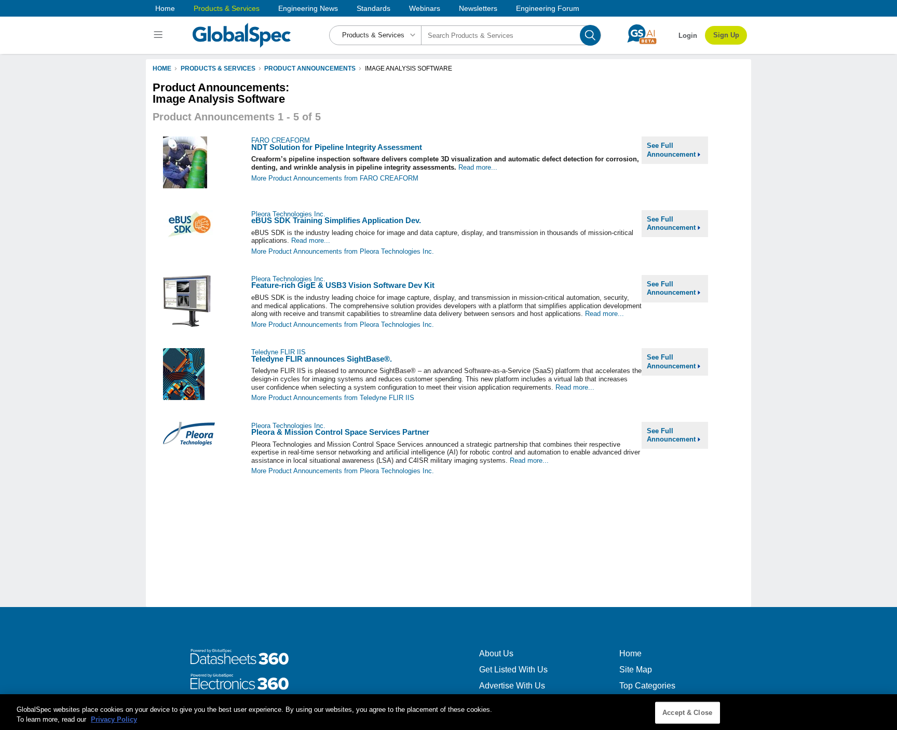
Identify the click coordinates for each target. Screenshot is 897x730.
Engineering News (308, 8)
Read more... (477, 167)
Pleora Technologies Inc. (288, 214)
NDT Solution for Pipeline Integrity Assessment (336, 147)
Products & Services (227, 8)
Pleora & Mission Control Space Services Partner (340, 432)
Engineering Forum (547, 8)
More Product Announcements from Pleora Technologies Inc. (342, 251)
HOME (162, 68)
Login (687, 35)
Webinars (424, 8)
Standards (373, 8)
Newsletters (478, 8)
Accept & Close (687, 713)
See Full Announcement (672, 150)
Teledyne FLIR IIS (278, 352)
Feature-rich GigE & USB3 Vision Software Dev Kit (342, 285)
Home (165, 8)
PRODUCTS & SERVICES (218, 68)
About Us (496, 653)
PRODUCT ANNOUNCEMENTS (310, 68)
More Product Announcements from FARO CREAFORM (334, 178)
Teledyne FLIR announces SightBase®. (321, 358)
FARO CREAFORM (280, 140)
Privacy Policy (114, 719)
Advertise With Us (512, 685)
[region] (448, 712)
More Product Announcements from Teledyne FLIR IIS (332, 398)
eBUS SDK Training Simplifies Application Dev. (336, 220)
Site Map (635, 669)
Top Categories (647, 685)
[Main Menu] (160, 35)
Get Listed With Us (513, 669)
